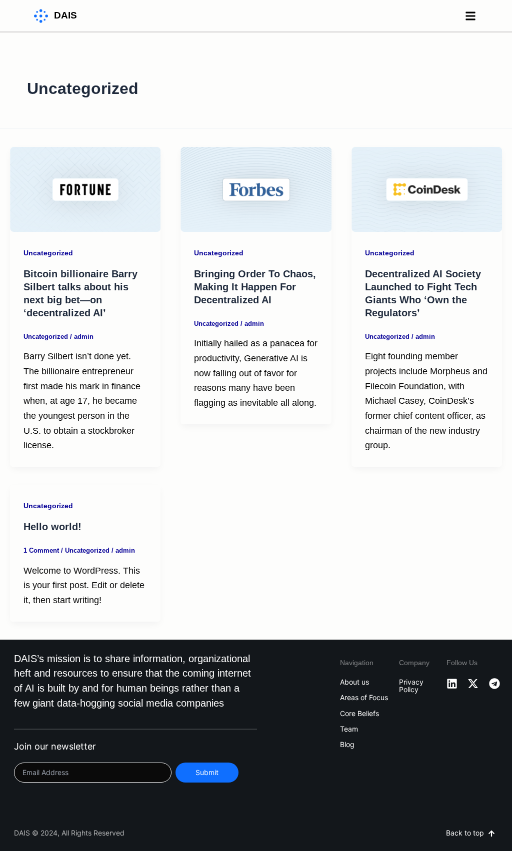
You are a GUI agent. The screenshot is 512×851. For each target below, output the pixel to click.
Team (349, 729)
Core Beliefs (359, 714)
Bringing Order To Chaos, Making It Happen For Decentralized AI (255, 286)
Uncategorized (48, 253)
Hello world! (53, 526)
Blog (347, 745)
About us (354, 682)
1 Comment (41, 550)
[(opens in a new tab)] (85, 189)
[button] (471, 15)
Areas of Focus (364, 698)
